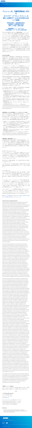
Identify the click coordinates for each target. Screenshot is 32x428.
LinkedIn (24, 195)
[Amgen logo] (3, 1)
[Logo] (16, 418)
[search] (29, 1)
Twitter (20, 195)
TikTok (5, 197)
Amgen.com (10, 195)
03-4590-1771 (6, 397)
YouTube (10, 197)
